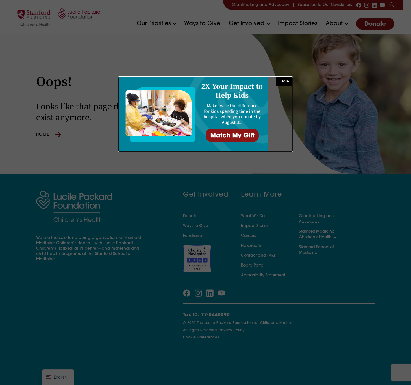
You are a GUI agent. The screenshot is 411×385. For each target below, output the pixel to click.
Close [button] (284, 81)
